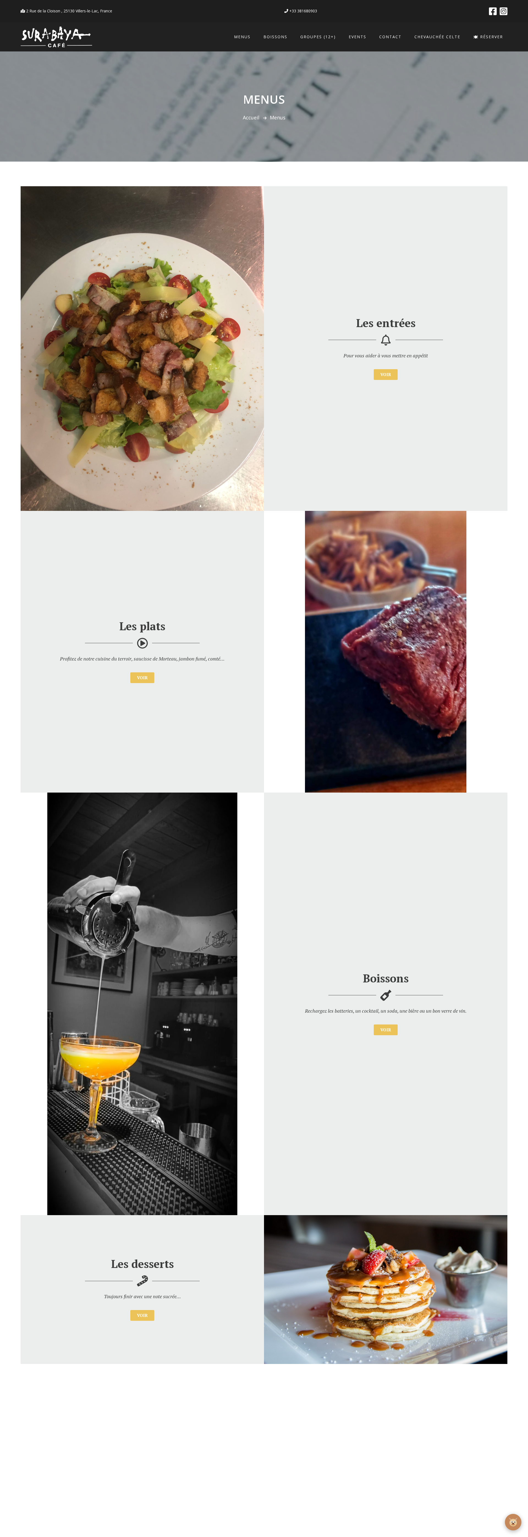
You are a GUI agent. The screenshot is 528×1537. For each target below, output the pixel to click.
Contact (390, 36)
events (357, 36)
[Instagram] (503, 11)
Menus (242, 36)
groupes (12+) (318, 36)
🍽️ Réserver (488, 36)
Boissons (275, 36)
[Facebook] (493, 11)
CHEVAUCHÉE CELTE (437, 36)
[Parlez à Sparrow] (513, 1522)
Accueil (251, 117)
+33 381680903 (302, 10)
